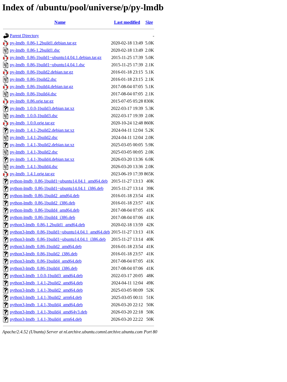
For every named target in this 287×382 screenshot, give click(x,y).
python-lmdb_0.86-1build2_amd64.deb (44, 195)
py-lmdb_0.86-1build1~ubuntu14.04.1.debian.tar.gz (55, 57)
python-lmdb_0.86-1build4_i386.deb (42, 217)
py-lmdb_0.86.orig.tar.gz (32, 101)
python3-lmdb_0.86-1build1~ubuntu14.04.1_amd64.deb (60, 232)
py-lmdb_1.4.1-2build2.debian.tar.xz (42, 130)
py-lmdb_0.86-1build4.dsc (33, 93)
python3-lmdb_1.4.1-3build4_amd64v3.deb (48, 312)
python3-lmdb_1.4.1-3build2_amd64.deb (46, 290)
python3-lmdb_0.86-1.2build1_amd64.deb (47, 224)
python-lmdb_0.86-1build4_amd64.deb (44, 210)
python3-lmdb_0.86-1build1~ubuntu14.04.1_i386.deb (58, 239)
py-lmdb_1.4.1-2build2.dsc (34, 137)
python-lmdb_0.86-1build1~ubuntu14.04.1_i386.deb (56, 188)
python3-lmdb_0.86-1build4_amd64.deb (46, 261)
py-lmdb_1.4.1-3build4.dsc (34, 166)
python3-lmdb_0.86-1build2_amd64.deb (46, 246)
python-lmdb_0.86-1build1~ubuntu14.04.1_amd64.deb (59, 181)
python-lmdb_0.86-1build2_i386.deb (42, 203)
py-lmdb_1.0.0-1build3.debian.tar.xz (42, 108)
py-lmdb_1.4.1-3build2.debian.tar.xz (42, 144)
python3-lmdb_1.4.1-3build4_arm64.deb (46, 319)
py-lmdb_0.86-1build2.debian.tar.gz (41, 72)
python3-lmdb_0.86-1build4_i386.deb (43, 268)
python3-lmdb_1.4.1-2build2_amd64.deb (46, 282)
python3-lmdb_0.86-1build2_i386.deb (43, 253)
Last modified (127, 22)
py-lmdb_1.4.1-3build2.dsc (34, 152)
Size (149, 22)
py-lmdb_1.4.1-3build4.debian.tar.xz (42, 159)
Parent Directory (24, 35)
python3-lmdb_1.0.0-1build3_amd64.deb (46, 275)
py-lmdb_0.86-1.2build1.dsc (35, 50)
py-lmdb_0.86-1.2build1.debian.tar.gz (43, 43)
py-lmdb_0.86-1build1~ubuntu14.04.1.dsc (47, 64)
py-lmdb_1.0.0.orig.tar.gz (32, 123)
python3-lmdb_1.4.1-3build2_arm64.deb (46, 297)
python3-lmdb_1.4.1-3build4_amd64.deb (46, 304)
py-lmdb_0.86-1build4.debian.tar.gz (41, 86)
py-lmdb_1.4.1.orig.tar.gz (32, 173)
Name (60, 22)
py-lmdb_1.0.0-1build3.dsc (34, 115)
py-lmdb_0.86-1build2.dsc (33, 79)
